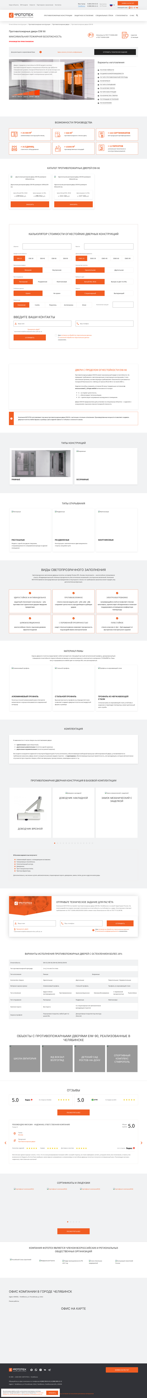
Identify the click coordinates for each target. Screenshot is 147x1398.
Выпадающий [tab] (119, 293)
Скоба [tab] (37, 305)
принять (52, 1393)
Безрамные (83, 479)
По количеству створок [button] (109, 95)
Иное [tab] (84, 305)
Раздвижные (62, 540)
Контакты (58, 5)
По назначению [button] (106, 103)
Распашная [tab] (23, 282)
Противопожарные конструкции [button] (58, 15)
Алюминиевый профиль (25, 696)
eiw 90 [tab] (65, 258)
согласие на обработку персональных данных (76, 335)
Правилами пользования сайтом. (32, 1394)
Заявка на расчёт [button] (128, 3)
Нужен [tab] (28, 293)
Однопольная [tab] (90, 270)
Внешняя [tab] (28, 270)
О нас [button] (132, 15)
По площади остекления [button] (109, 99)
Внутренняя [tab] (56, 270)
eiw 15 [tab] (19, 258)
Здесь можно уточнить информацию (69, 52)
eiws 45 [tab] (104, 258)
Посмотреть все (73, 1112)
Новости (32, 5)
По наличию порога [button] (107, 88)
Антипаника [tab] (68, 305)
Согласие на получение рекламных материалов (78, 1394)
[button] (113, 5)
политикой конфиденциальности (108, 931)
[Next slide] (141, 1143)
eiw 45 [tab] (42, 258)
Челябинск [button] (81, 6)
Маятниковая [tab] (62, 282)
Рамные (16, 479)
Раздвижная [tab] (42, 282)
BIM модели (24, 5)
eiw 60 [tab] (54, 258)
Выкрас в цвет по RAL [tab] (119, 282)
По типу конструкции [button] (108, 92)
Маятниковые (106, 540)
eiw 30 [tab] (31, 258)
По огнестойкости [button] (107, 70)
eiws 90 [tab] (128, 258)
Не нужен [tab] (56, 293)
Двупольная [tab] (119, 270)
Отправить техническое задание (115, 52)
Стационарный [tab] (90, 293)
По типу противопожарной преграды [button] (114, 77)
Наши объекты (14, 5)
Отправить (29, 337)
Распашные (18, 540)
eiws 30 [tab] (93, 258)
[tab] (54, 843)
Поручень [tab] (52, 305)
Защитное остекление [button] (83, 15)
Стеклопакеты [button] (121, 15)
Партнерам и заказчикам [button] (45, 5)
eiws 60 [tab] (116, 258)
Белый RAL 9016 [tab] (90, 282)
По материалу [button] (105, 81)
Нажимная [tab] (21, 305)
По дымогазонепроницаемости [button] (112, 73)
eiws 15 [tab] (81, 258)
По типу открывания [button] (107, 84)
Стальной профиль (65, 696)
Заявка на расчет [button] (122, 1370)
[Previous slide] (5, 1143)
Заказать (30, 204)
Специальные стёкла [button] (104, 15)
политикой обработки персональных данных (74, 337)
